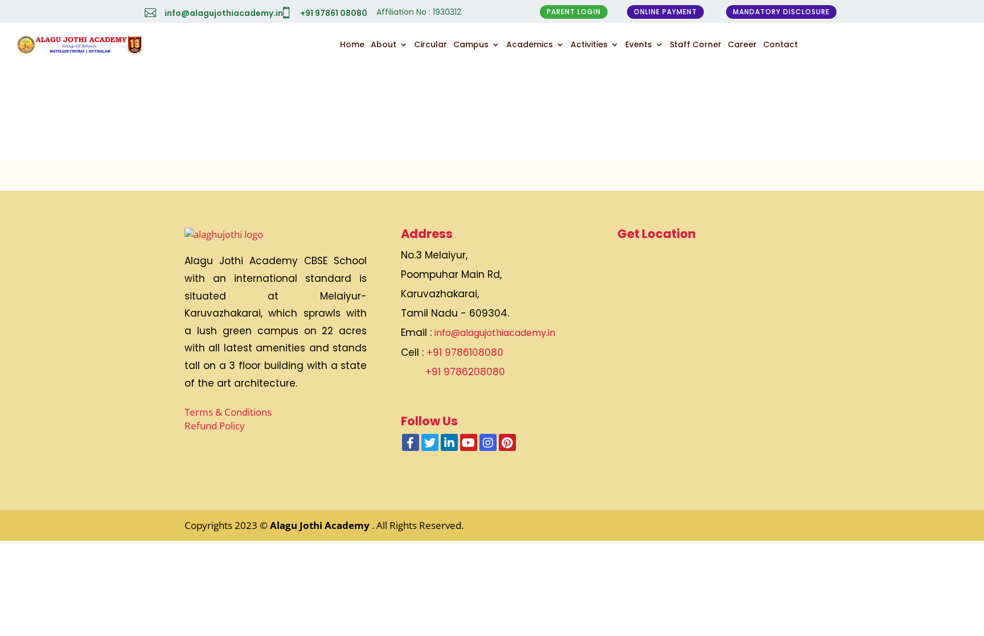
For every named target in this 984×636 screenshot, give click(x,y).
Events (638, 44)
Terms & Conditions (228, 411)
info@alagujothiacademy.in (224, 13)
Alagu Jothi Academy (321, 525)
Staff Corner (695, 44)
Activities (589, 44)
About (383, 44)
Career (742, 44)
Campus (471, 44)
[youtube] (468, 442)
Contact (780, 44)
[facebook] (410, 442)
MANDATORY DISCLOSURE (781, 12)
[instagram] (488, 442)
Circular (430, 44)
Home (352, 44)
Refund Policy (214, 425)
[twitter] (429, 442)
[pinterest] (507, 442)
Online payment (665, 12)
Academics (529, 44)
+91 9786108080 (465, 352)
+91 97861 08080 (333, 13)
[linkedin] (449, 442)
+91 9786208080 (465, 372)
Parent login (574, 12)
